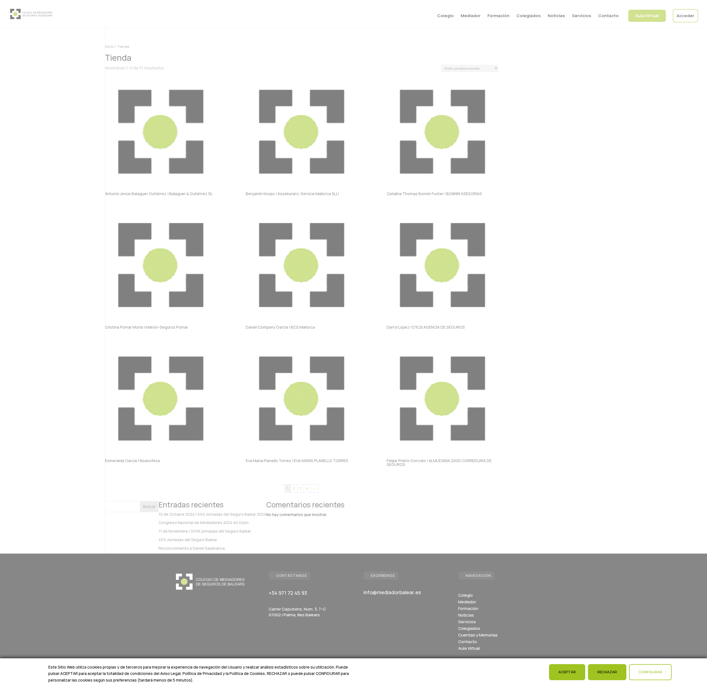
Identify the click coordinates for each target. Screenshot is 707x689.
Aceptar (567, 671)
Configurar (650, 671)
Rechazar (607, 671)
